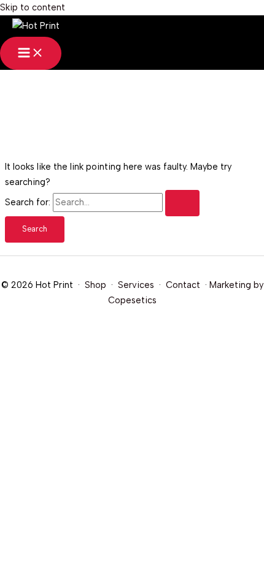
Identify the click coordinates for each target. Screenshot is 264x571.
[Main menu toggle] (30, 53)
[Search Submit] (182, 203)
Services (136, 284)
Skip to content (32, 7)
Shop (95, 284)
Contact (183, 284)
